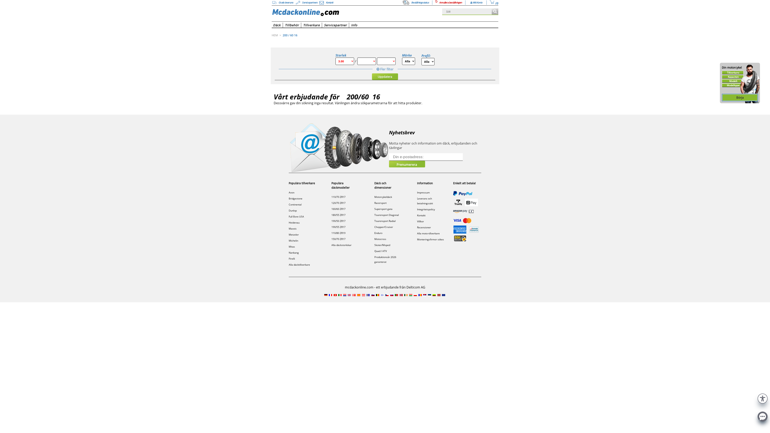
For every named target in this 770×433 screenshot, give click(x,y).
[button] (763, 398)
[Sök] (495, 11)
